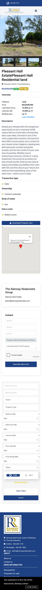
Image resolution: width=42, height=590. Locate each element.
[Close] (30, 236)
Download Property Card (22, 223)
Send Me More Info (21, 364)
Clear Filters (21, 491)
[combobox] (21, 400)
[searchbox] (22, 399)
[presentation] (1, 62)
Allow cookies (32, 587)
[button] (20, 246)
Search (21, 498)
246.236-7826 (21, 547)
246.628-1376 (14, 3)
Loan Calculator (28, 117)
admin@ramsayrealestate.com (23, 551)
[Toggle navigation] (35, 10)
